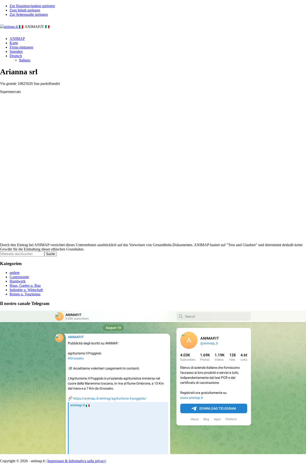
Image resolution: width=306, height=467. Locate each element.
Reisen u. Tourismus (25, 294)
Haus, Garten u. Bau (25, 285)
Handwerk (18, 281)
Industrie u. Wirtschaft (26, 290)
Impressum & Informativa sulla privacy (76, 461)
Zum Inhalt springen (25, 10)
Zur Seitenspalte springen (29, 14)
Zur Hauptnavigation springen (32, 6)
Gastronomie (19, 277)
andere (15, 273)
